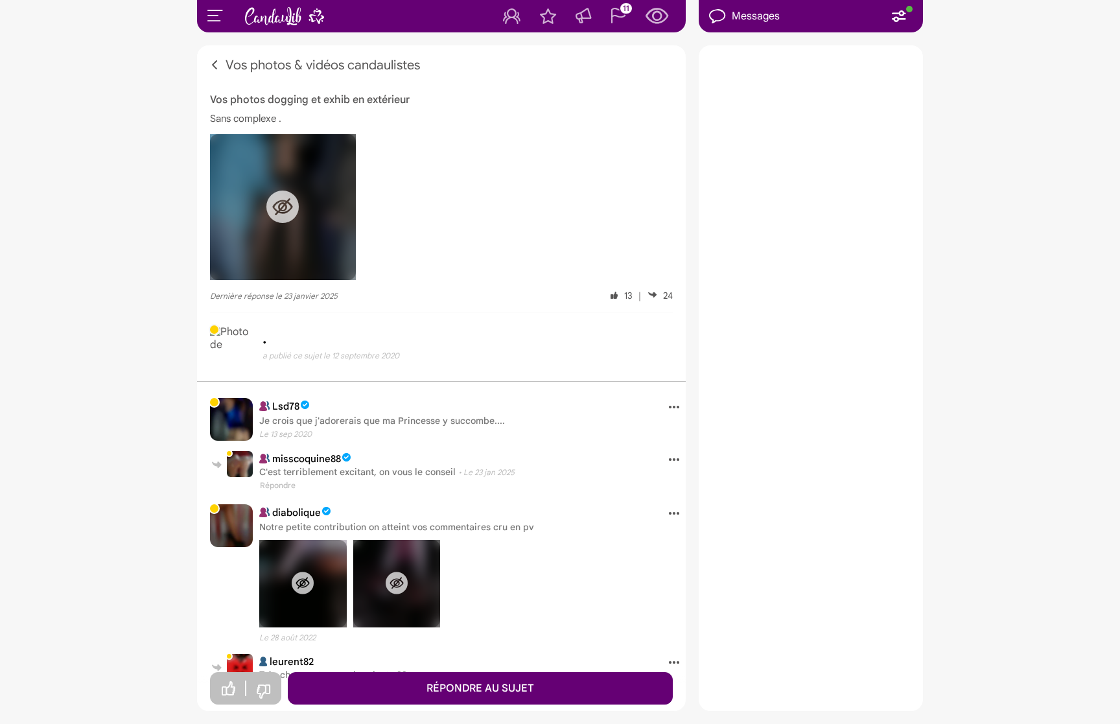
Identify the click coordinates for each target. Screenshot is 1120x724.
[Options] (669, 407)
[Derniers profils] (657, 16)
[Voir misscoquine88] (240, 464)
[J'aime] (228, 688)
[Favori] (548, 16)
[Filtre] (899, 16)
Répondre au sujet (480, 688)
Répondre (278, 485)
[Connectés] (511, 16)
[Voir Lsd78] (231, 419)
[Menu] (215, 15)
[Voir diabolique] (231, 525)
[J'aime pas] (263, 692)
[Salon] (583, 16)
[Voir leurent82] (240, 667)
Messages (756, 16)
